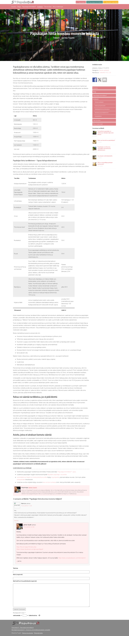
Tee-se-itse (47, 7)
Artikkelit (40, 7)
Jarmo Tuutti (68, 38)
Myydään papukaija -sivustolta (57, 474)
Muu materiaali (58, 7)
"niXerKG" (102, 72)
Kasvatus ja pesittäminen (102, 112)
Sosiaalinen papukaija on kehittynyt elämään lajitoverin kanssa (106, 132)
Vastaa (16, 520)
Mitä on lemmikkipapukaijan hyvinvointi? (105, 163)
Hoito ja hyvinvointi (100, 105)
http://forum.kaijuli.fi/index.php (26, 547)
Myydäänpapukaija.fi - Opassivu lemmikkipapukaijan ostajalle (31, 630)
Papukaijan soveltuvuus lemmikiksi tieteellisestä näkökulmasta (104, 148)
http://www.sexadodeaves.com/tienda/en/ (72, 558)
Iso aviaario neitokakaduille (105, 156)
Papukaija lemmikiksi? (95, 2)
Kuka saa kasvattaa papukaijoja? (106, 140)
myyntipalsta (55, 477)
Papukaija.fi (82, 2)
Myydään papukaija (111, 2)
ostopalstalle (21, 479)
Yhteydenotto (38, 633)
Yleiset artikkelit (104, 70)
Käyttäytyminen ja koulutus (102, 109)
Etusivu (13, 7)
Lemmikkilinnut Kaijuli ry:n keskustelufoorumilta (32, 477)
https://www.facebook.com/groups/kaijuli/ (30, 549)
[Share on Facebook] (94, 80)
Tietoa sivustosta (27, 633)
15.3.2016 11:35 (26, 506)
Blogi (19, 7)
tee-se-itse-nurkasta (49, 482)
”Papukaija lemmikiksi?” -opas (66, 472)
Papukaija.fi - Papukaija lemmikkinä (23, 627)
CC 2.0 (109, 72)
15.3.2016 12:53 (29, 527)
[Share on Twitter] (99, 80)
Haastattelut (98, 116)
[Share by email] (104, 80)
